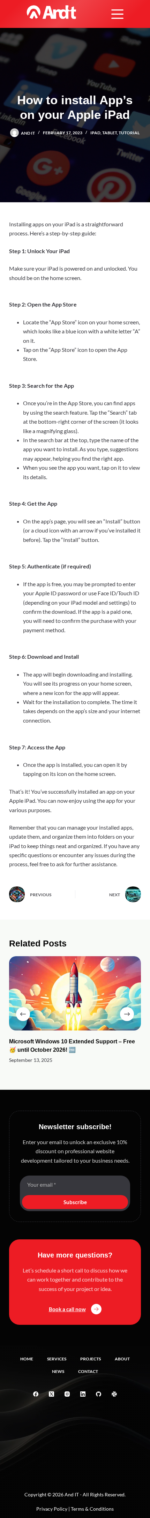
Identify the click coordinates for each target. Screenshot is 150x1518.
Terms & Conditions (92, 1509)
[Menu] (117, 14)
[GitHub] (98, 1394)
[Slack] (114, 1394)
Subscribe (75, 1202)
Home (26, 1358)
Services (56, 1358)
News (58, 1371)
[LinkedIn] (82, 1394)
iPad (95, 132)
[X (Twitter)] (51, 1394)
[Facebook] (35, 1394)
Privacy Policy (51, 1509)
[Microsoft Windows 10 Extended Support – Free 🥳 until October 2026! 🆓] (75, 993)
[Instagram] (67, 1394)
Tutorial (129, 132)
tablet (109, 132)
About (122, 1358)
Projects (90, 1358)
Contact (88, 1371)
